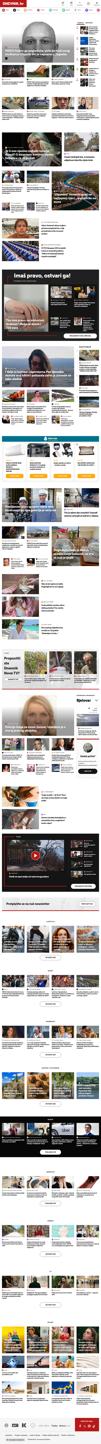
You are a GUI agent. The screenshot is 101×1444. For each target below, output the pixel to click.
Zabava (91, 10)
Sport (18, 10)
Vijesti (7, 10)
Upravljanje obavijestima (16, 1440)
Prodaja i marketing (21, 1435)
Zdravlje (68, 10)
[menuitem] (88, 3)
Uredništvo (8, 1435)
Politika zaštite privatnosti (50, 1435)
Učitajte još (50, 957)
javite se (87, 771)
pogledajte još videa (83, 886)
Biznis (79, 10)
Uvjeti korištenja (35, 1435)
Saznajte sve (13, 679)
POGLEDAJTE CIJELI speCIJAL (80, 336)
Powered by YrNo (93, 712)
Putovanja (55, 10)
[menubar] (88, 4)
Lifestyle (43, 10)
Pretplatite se (87, 904)
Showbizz (30, 10)
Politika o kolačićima (68, 1435)
